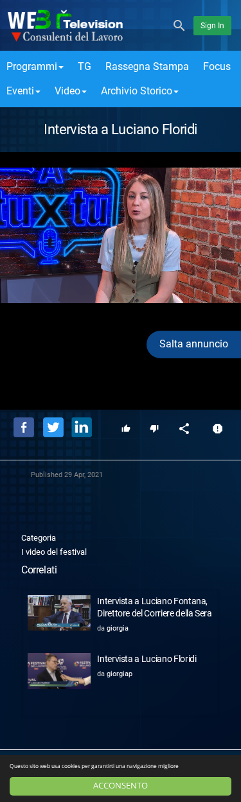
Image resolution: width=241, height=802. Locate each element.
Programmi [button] (31, 66)
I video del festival (54, 552)
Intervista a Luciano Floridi (146, 659)
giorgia (118, 628)
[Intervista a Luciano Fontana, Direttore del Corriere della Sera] (59, 613)
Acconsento (120, 785)
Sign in (212, 25)
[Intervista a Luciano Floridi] (59, 670)
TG (84, 66)
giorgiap (119, 674)
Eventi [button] (20, 91)
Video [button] (67, 91)
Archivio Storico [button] (136, 91)
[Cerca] (179, 24)
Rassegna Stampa (147, 66)
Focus (217, 66)
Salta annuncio (193, 344)
